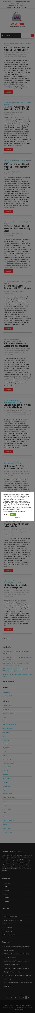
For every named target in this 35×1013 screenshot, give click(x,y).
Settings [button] (6, 514)
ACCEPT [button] (13, 514)
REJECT (17, 517)
